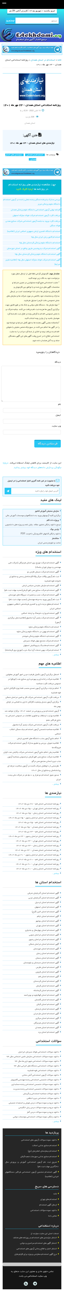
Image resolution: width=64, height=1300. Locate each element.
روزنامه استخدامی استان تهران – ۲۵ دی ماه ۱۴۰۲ (37, 808)
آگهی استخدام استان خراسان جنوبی (44, 935)
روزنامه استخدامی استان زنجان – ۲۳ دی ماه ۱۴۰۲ (37, 846)
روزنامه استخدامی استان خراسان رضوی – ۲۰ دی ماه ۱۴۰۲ (33, 855)
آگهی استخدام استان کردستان (46, 981)
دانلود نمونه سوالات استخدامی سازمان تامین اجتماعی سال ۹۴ (32, 1057)
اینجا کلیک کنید (24, 189)
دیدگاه (58, 362)
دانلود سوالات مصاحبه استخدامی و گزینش (41, 1094)
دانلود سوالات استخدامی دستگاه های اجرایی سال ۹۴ (36, 1066)
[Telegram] (35, 1284)
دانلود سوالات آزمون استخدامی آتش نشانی (40, 1075)
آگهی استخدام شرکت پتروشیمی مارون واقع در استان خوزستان (33, 248)
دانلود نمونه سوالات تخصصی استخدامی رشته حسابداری (35, 1084)
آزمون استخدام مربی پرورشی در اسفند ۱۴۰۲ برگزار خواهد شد (32, 711)
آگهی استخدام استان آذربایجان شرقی (43, 893)
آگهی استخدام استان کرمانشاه (46, 990)
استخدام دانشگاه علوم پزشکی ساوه (44, 627)
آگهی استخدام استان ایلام (48, 916)
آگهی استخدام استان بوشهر (47, 921)
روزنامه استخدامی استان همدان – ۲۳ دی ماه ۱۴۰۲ (37, 850)
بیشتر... (55, 655)
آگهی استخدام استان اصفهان (47, 907)
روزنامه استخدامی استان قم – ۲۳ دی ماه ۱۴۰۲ (38, 832)
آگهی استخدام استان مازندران (46, 1014)
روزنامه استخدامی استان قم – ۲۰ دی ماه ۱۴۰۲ (38, 859)
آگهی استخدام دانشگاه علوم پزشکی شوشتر (40, 636)
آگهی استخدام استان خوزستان (46, 949)
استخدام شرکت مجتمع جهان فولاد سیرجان (41, 641)
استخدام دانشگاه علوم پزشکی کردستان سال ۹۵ (39, 243)
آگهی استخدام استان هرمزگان (46, 1023)
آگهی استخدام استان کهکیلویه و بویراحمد (41, 995)
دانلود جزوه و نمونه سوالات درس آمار (43, 1112)
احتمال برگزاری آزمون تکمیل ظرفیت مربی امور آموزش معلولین (32, 674)
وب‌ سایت (56, 426)
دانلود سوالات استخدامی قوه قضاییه (43, 1070)
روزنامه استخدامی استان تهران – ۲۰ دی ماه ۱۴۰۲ (37, 864)
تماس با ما (52, 1216)
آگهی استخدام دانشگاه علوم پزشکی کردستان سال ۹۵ (37, 254)
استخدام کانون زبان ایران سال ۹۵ (45, 237)
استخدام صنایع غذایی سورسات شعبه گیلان (38, 1156)
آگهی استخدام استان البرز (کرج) (45, 912)
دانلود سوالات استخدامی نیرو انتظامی (43, 1098)
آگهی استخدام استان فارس (47, 967)
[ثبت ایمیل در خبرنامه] (8, 491)
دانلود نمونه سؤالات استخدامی (43, 1210)
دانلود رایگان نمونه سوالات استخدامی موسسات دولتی (36, 1117)
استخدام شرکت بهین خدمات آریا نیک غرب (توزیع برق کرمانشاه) (32, 650)
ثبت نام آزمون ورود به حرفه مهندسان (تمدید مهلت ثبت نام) (34, 599)
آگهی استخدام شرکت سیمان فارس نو (43, 572)
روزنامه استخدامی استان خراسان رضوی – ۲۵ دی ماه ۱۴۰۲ (33, 818)
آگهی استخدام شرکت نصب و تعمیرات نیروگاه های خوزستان (34, 595)
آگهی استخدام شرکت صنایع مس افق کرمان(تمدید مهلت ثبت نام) (31, 590)
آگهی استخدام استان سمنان (47, 958)
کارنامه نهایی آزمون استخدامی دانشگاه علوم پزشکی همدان (35, 210)
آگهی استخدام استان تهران (47, 926)
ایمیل (58, 415)
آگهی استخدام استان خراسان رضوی (44, 939)
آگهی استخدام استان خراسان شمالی (44, 944)
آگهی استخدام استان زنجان (47, 953)
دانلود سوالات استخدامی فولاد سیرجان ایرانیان (38, 1052)
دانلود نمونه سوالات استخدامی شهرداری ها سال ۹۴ (37, 1061)
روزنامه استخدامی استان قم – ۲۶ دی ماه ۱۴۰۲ (38, 804)
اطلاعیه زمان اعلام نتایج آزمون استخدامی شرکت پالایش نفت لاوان (31, 752)
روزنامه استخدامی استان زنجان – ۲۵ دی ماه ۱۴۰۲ (37, 813)
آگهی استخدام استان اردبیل (47, 902)
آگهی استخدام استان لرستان (47, 1009)
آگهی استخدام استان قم (48, 976)
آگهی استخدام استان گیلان (47, 1004)
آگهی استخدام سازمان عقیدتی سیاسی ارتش (40, 586)
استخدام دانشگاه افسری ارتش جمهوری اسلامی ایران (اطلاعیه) (33, 231)
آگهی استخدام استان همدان (47, 1027)
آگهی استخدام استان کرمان (47, 986)
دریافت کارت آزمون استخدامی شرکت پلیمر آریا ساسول (35, 725)
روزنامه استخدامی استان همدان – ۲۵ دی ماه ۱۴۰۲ (37, 827)
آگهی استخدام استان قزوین (47, 972)
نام (59, 404)
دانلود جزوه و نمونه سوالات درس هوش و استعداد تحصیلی (34, 1103)
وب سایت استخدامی (37, 1276)
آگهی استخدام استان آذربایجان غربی (43, 898)
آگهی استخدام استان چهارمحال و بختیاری (42, 930)
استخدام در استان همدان (43, 60)
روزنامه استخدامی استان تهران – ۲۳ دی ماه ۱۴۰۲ (37, 841)
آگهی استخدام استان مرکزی (47, 1018)
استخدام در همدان (35, 155)
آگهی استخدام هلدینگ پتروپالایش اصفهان (41, 645)
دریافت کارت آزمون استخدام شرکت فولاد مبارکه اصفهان (36, 215)
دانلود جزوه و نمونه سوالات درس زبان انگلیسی (38, 1107)
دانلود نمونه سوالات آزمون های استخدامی (39, 1140)
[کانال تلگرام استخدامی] (32, 50)
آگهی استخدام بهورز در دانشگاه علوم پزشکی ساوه (38, 631)
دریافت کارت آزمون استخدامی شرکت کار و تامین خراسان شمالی (32, 697)
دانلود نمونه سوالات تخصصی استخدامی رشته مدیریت (36, 1089)
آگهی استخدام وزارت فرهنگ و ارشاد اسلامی (40, 613)
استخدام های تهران (48, 1199)
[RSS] (26, 1284)
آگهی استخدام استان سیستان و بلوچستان (41, 963)
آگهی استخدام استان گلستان (47, 1000)
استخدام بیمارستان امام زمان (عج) (42, 1151)
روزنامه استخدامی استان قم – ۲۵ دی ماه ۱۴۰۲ (38, 822)
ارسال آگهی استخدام (48, 1205)
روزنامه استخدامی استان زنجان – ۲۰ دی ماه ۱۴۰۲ (37, 869)
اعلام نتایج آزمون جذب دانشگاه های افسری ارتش (38, 738)
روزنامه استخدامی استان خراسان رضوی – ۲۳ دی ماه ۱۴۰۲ (33, 836)
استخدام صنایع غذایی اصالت (44, 1145)
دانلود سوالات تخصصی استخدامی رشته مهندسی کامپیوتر (35, 1080)
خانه (59, 60)
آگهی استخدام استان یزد (48, 1032)
